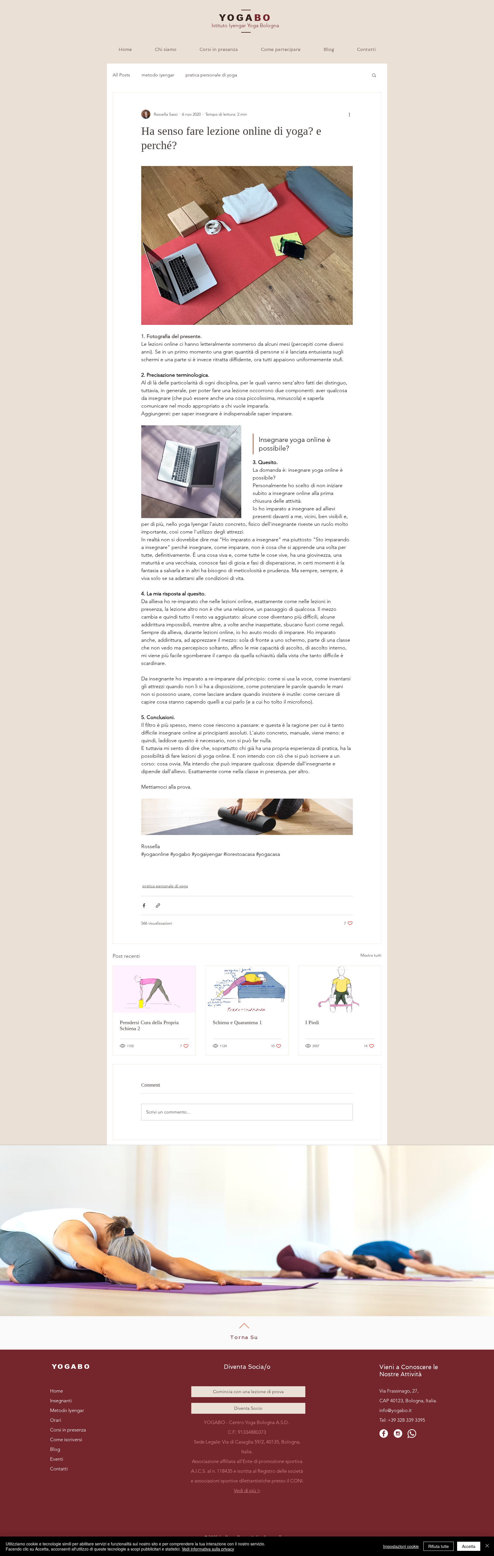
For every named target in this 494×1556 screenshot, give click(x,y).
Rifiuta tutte (438, 1546)
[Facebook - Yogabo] (383, 1433)
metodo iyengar (158, 75)
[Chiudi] (487, 1546)
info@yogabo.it (395, 1410)
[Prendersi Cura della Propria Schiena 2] (154, 989)
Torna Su (244, 1337)
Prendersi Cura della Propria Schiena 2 (149, 1025)
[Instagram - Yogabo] (398, 1433)
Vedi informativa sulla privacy (208, 1549)
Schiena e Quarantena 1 (237, 1022)
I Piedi (312, 1022)
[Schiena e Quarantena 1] (247, 989)
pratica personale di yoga (211, 75)
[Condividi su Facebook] (144, 905)
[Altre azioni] (349, 114)
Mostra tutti (370, 955)
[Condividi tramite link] (158, 905)
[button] (165, 50)
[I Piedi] (339, 989)
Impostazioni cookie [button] (401, 1546)
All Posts (121, 75)
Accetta (468, 1546)
